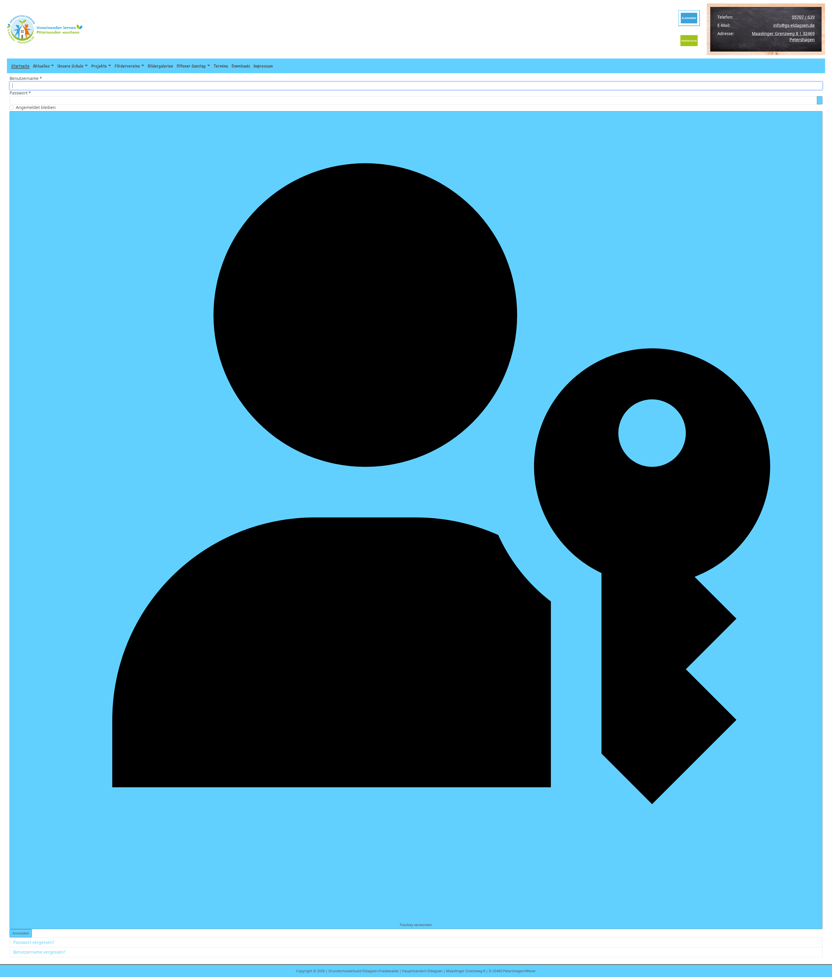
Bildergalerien (160, 66)
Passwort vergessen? (33, 942)
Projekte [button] (99, 66)
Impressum (263, 66)
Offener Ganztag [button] (191, 66)
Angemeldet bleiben (36, 107)
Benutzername (26, 78)
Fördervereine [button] (127, 66)
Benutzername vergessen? (39, 952)
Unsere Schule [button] (70, 66)
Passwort (20, 93)
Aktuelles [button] (41, 66)
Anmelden (20, 933)
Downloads (241, 66)
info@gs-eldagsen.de (794, 25)
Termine (221, 66)
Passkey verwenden (416, 924)
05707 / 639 (803, 17)
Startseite (20, 66)
